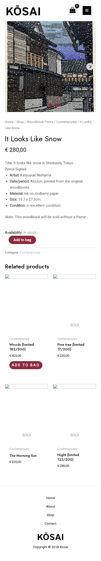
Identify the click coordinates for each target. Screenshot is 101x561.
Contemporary (66, 122)
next (90, 66)
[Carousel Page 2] (50, 105)
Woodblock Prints (40, 122)
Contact (50, 523)
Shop (20, 122)
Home (9, 122)
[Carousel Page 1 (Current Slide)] (44, 105)
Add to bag (22, 240)
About (50, 506)
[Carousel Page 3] (57, 105)
